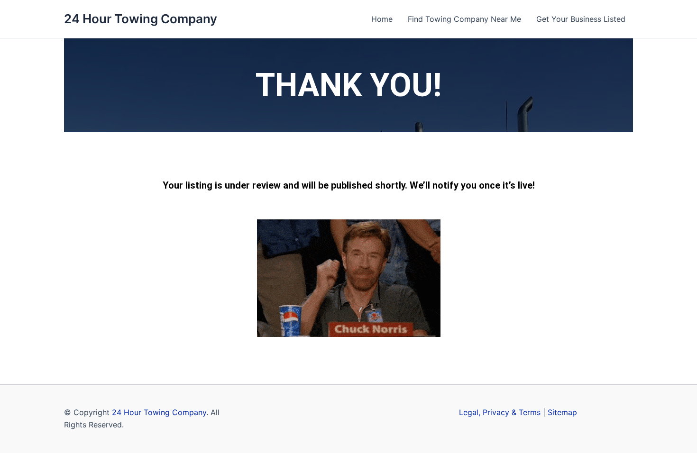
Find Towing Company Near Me (464, 19)
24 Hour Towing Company (140, 18)
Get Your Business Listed (580, 19)
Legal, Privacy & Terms (500, 412)
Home (382, 19)
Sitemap (562, 412)
